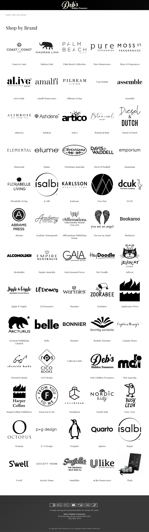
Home (8, 15)
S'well (19, 480)
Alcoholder (19, 272)
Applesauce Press (129, 306)
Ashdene (47, 132)
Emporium (130, 166)
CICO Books (47, 377)
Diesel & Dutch (129, 132)
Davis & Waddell (102, 166)
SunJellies (74, 480)
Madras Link (47, 64)
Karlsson (74, 201)
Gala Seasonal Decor (74, 272)
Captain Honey (129, 340)
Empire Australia (47, 272)
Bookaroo (130, 235)
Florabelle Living (19, 201)
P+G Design (47, 446)
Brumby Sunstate (102, 340)
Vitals (130, 480)
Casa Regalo (102, 81)
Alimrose (19, 132)
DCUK (130, 201)
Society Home (47, 480)
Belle (46, 340)
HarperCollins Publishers (19, 412)
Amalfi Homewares (46, 98)
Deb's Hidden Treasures (102, 377)
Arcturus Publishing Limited (19, 342)
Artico (74, 132)
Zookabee (102, 306)
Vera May (102, 201)
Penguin (74, 446)
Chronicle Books (19, 377)
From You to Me (47, 412)
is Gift (47, 201)
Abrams (19, 235)
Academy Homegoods (47, 235)
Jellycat (130, 272)
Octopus (19, 446)
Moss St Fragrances (130, 64)
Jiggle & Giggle (19, 306)
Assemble (130, 98)
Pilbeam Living (74, 98)
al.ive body (19, 98)
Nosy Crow (129, 412)
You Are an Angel (102, 235)
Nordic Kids (102, 412)
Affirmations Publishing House (74, 236)
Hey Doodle (102, 272)
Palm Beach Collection (74, 64)
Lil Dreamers (46, 306)
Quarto (102, 446)
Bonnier (74, 340)
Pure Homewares (102, 64)
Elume (47, 166)
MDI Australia (130, 377)
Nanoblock (74, 412)
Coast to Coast (19, 64)
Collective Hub (74, 361)
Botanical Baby (102, 132)
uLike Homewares (102, 480)
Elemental (19, 166)
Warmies (74, 306)
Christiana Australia (74, 166)
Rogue (130, 446)
